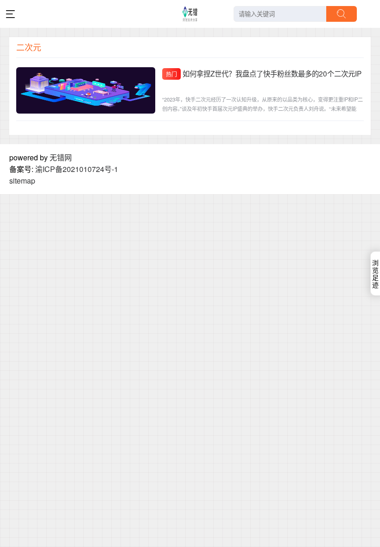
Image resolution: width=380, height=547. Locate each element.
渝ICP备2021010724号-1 (76, 169)
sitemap (22, 180)
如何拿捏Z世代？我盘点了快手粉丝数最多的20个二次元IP (272, 73)
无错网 (61, 157)
